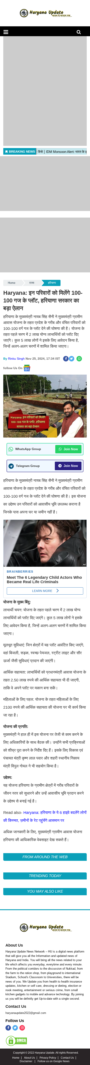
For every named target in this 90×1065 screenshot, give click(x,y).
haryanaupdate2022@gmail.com (25, 1013)
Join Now (70, 449)
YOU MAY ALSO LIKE (45, 891)
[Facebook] (8, 1028)
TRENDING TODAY (45, 876)
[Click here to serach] (80, 33)
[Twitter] (15, 1028)
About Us (14, 945)
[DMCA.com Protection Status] (16, 1040)
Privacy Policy (48, 1057)
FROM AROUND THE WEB (45, 857)
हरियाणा (52, 282)
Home (11, 282)
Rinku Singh (16, 358)
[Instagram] (22, 1028)
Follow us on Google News (53, 1061)
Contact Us (15, 1006)
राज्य (31, 282)
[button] (5, 32)
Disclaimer (26, 1061)
